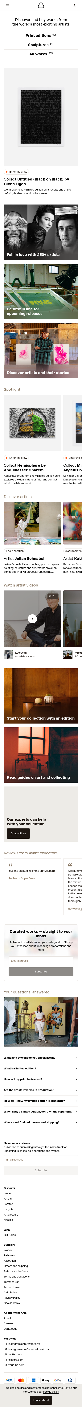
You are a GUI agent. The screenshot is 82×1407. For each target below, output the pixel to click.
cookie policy (51, 1391)
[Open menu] (7, 5)
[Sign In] (74, 5)
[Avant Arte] (41, 5)
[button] (32, 618)
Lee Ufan (21, 652)
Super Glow (28, 878)
